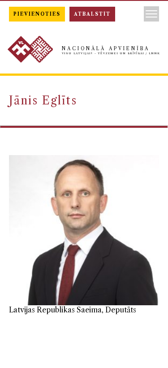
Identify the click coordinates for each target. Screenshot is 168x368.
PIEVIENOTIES (36, 14)
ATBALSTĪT (92, 14)
